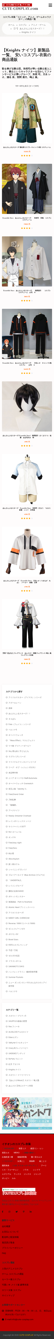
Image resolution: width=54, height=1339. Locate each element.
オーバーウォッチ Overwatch (21, 783)
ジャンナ (37, 1174)
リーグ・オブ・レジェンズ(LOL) (22, 767)
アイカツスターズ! (16, 912)
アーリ (44, 1165)
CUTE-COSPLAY (26, 1335)
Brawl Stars (13, 939)
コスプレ (23, 24)
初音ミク (22, 1148)
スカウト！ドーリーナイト (20, 1075)
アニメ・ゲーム (38, 24)
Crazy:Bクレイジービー (18, 1048)
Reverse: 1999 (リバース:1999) (22, 923)
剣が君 (11, 853)
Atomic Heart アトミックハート (22, 907)
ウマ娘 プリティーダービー (20, 746)
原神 (10, 708)
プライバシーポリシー (12, 1247)
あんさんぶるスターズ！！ (20, 713)
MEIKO (17, 1152)
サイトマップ (8, 1295)
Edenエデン (13, 1037)
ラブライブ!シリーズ (17, 756)
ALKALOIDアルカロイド (18, 1032)
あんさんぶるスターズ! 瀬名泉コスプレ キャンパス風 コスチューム (27, 147)
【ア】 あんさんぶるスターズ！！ (29, 28)
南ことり (43, 1161)
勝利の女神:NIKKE (16, 891)
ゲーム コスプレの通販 (13, 1274)
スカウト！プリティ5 (17, 1016)
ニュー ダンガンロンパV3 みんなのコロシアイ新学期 (28, 984)
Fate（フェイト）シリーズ (20, 724)
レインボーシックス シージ (20, 821)
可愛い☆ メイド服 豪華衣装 (15, 1284)
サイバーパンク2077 (17, 826)
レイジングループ (16, 886)
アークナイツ (14, 810)
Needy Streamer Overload (20, 816)
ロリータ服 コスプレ (11, 1290)
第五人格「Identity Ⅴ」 (18, 789)
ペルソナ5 (13, 729)
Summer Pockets (16, 977)
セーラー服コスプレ (11, 1279)
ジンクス (27, 1174)
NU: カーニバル (15, 832)
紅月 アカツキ (14, 1064)
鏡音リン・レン (37, 1148)
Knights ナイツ (29, 32)
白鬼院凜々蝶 (7, 1157)
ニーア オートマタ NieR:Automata (23, 778)
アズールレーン (15, 703)
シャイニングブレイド (18, 869)
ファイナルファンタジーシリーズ (22, 762)
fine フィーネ (14, 1026)
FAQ (4, 1253)
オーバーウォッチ (16, 735)
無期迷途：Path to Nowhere (20, 902)
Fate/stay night (15, 842)
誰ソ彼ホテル (14, 864)
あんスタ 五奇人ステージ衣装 (21, 1086)
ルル (14, 1178)
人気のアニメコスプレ (12, 1268)
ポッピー (5, 1178)
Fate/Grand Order (16, 794)
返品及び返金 (8, 1242)
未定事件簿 (13, 773)
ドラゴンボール (15, 961)
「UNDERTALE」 (16, 880)
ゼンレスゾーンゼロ (17, 929)
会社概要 (6, 1226)
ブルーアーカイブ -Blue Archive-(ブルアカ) (27, 875)
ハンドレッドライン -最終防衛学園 (23, 972)
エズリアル (6, 1174)
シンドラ (36, 1170)
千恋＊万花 (13, 950)
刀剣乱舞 (12, 799)
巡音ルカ (5, 1152)
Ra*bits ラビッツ (16, 1059)
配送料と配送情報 (10, 1237)
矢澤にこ (21, 1161)
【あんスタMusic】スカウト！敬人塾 (24, 1080)
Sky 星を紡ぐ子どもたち (19, 751)
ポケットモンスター (17, 896)
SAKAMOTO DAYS (16, 966)
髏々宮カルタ (36, 1157)
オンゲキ (12, 837)
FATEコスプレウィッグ (18, 945)
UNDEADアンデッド (17, 1053)
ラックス (17, 1174)
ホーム (11, 24)
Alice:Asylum (14, 859)
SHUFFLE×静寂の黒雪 (18, 1021)
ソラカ (25, 1170)
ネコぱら (12, 719)
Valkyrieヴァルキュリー (18, 1042)
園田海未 (5, 1165)
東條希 (32, 1161)
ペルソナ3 (13, 991)
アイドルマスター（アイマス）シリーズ (25, 697)
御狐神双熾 (22, 1157)
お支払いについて (10, 1231)
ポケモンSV (13, 934)
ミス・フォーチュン (10, 1170)
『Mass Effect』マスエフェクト (22, 740)
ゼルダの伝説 (14, 955)
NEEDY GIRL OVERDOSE (19, 918)
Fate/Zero (13, 848)
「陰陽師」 (13, 805)
